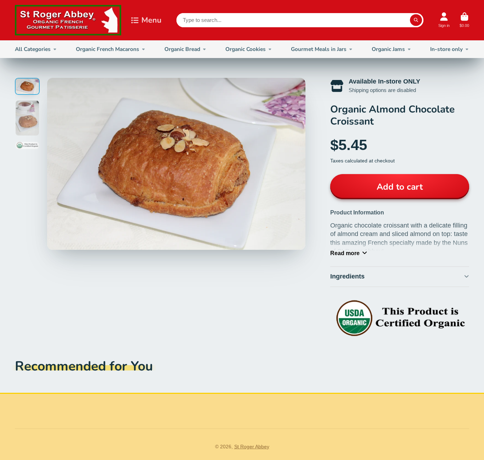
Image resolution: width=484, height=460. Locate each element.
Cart (464, 20)
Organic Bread (182, 49)
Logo (68, 20)
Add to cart (400, 187)
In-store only (446, 49)
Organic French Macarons (107, 49)
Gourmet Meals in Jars (319, 49)
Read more (345, 253)
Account (444, 20)
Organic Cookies (245, 49)
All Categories (33, 49)
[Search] (416, 20)
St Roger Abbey (251, 446)
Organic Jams (388, 49)
